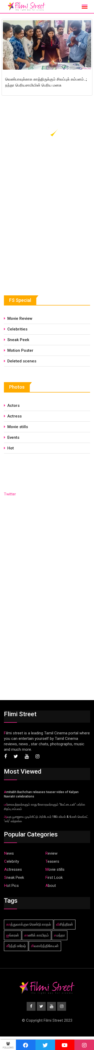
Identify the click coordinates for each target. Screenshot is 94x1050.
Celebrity (11, 861)
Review (51, 853)
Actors (13, 405)
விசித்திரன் (64, 924)
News (9, 853)
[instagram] (84, 1045)
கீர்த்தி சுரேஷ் (16, 946)
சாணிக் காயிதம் (36, 935)
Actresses (13, 869)
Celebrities (17, 329)
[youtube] (65, 1045)
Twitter (10, 494)
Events (13, 437)
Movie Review (19, 318)
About (50, 885)
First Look (54, 877)
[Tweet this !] (45, 1045)
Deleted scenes (21, 361)
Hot (10, 448)
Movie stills (17, 426)
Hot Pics (11, 885)
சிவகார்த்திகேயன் (45, 946)
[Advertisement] (43, 240)
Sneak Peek (18, 339)
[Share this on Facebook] (26, 1045)
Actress (14, 416)
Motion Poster (20, 350)
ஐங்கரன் (12, 935)
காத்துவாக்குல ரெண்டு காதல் (28, 924)
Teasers (52, 861)
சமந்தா (59, 935)
